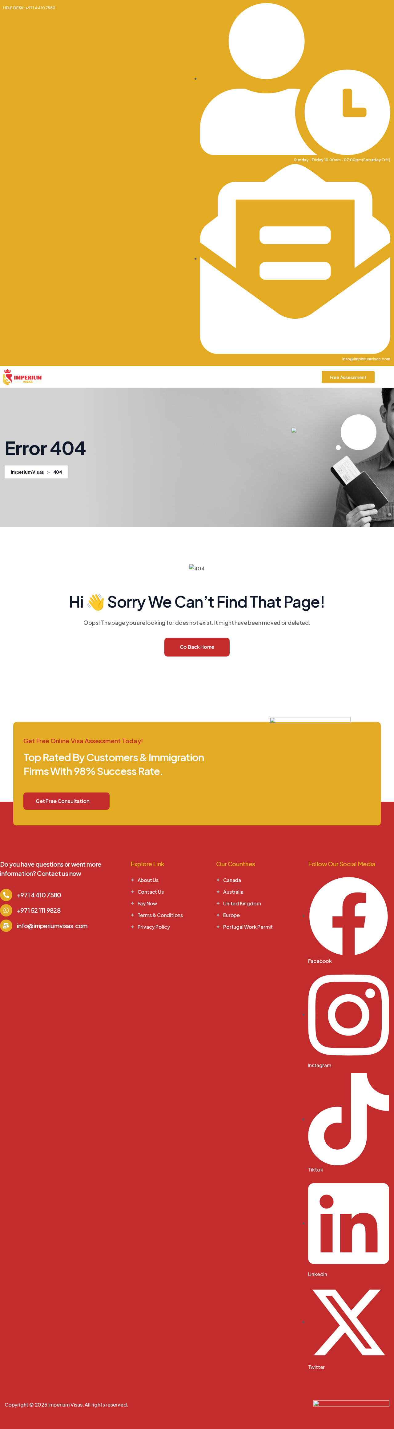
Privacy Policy (154, 927)
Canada (232, 880)
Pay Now (147, 903)
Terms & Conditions (160, 915)
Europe (231, 915)
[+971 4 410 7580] (6, 895)
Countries (119, 377)
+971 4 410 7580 (39, 895)
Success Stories (257, 377)
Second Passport (205, 377)
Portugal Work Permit (248, 927)
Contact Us (302, 377)
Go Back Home (197, 647)
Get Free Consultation (63, 801)
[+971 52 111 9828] (6, 910)
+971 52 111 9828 (38, 910)
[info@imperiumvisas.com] (6, 926)
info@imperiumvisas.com (52, 925)
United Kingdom (242, 903)
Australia (233, 891)
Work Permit (158, 377)
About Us (84, 377)
